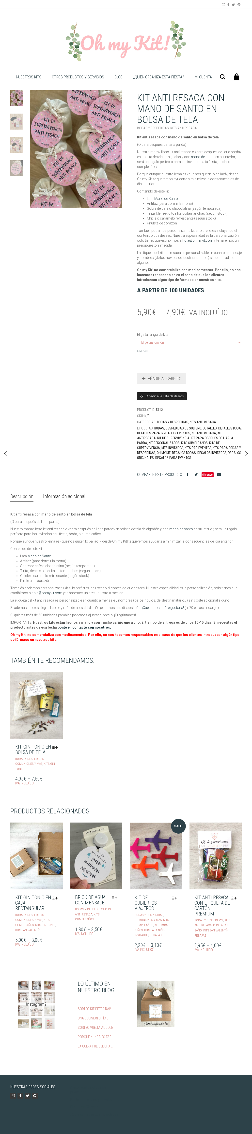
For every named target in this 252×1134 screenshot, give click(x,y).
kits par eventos (198, 448)
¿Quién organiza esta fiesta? (158, 77)
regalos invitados (211, 453)
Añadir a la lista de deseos (165, 396)
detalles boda (229, 428)
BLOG (119, 77)
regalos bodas (184, 453)
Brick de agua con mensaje (90, 900)
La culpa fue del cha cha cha (96, 1046)
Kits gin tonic (45, 925)
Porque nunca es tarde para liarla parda (96, 1037)
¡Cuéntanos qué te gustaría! (163, 608)
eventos (183, 433)
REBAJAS (155, 935)
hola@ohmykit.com (198, 240)
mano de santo (203, 157)
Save (209, 474)
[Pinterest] (239, 4)
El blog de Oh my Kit (85, 1107)
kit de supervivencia (173, 438)
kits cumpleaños (194, 443)
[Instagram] (223, 4)
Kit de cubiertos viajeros (146, 903)
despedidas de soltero (183, 428)
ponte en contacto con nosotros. (84, 627)
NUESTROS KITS (28, 77)
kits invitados (172, 448)
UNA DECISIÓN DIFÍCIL (93, 1018)
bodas (159, 428)
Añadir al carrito (164, 378)
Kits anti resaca (183, 128)
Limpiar (142, 351)
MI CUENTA (203, 77)
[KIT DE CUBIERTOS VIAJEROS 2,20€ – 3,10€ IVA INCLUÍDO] (246, 453)
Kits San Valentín (28, 930)
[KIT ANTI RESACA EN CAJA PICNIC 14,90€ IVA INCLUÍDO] (5, 453)
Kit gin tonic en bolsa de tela (33, 749)
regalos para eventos (173, 458)
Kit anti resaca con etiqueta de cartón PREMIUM (212, 906)
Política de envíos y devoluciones (95, 1100)
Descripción (21, 496)
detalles (210, 428)
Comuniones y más (28, 764)
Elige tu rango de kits (153, 335)
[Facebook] (228, 4)
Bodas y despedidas (153, 128)
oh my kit (164, 453)
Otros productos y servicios (78, 77)
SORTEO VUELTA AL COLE (95, 1028)
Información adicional (64, 496)
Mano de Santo (166, 199)
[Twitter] (233, 4)
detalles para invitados (156, 433)
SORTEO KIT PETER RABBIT (96, 1009)
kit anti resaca (204, 433)
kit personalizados (164, 443)
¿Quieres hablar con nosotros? (94, 1114)
